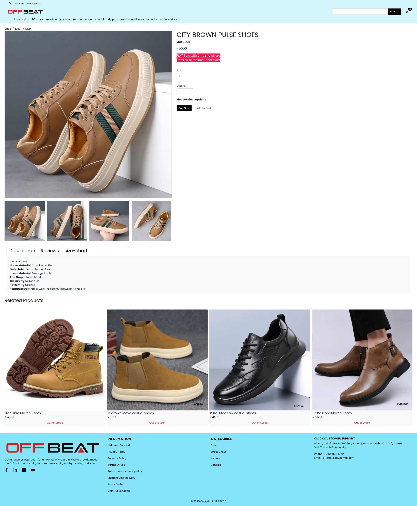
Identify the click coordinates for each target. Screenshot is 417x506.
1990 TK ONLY (23, 29)
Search (394, 11)
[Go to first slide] (407, 368)
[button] (25, 221)
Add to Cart (203, 108)
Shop (8, 29)
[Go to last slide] (9, 221)
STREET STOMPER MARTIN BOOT (235, 413)
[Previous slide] (9, 368)
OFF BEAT (220, 501)
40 (180, 76)
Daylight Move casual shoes (335, 413)
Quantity (181, 85)
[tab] (22, 251)
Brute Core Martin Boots (127, 413)
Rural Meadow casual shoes (28, 413)
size (179, 70)
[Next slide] (166, 221)
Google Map (339, 447)
